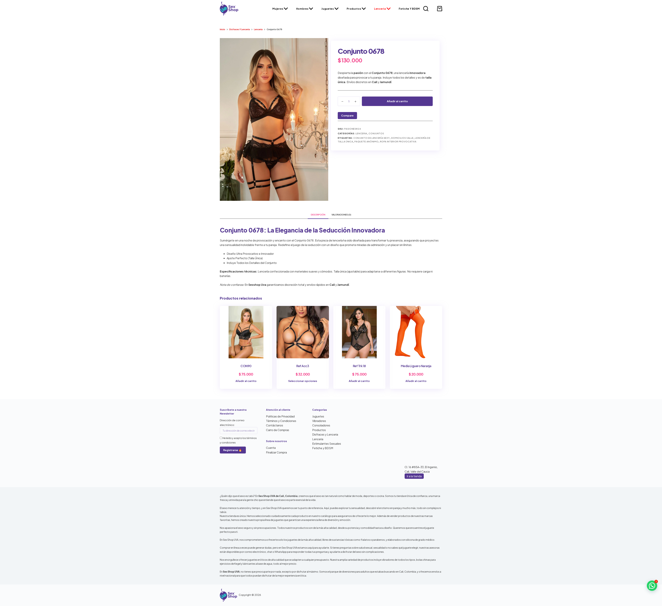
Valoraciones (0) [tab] (341, 214)
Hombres (302, 8)
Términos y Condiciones (281, 421)
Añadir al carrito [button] (246, 380)
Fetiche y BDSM (409, 8)
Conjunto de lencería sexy (371, 138)
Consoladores (321, 425)
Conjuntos (376, 133)
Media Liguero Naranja (416, 366)
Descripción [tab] (318, 214)
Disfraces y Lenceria (325, 434)
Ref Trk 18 (359, 366)
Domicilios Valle (402, 138)
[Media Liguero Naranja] (416, 332)
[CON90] (246, 332)
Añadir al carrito (397, 101)
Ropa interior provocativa (398, 141)
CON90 (246, 366)
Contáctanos (274, 425)
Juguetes (327, 8)
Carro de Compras (277, 430)
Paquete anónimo (366, 141)
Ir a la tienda (414, 476)
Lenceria (380, 8)
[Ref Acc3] (303, 332)
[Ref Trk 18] (359, 332)
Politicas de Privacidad (280, 416)
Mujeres (277, 8)
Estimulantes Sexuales (326, 443)
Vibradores (319, 421)
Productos (354, 8)
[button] (652, 585)
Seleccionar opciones (302, 380)
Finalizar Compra (276, 452)
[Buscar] (425, 8)
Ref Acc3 (302, 366)
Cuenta (271, 448)
